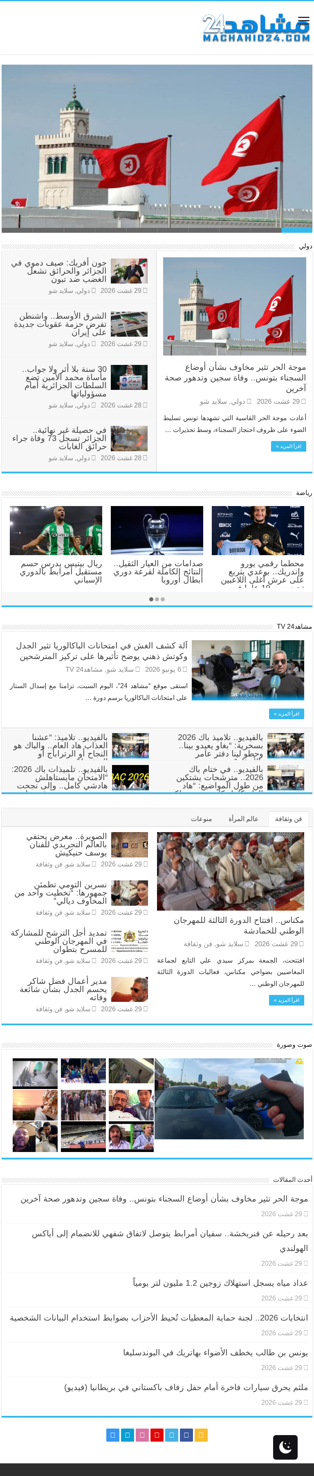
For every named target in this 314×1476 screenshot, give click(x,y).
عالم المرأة (244, 818)
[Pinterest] (157, 1435)
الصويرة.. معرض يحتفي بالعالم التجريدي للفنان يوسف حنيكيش (66, 844)
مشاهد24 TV (294, 626)
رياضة (304, 492)
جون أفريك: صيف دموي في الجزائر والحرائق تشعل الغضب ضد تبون (59, 271)
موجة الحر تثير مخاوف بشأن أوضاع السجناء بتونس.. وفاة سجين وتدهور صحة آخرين (235, 377)
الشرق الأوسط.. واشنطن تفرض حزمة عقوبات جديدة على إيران (60, 324)
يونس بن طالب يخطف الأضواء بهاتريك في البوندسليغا (215, 1352)
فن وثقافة (288, 818)
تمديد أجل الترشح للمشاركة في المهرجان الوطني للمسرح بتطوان (59, 941)
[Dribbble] (142, 1435)
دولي (305, 246)
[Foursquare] (127, 1435)
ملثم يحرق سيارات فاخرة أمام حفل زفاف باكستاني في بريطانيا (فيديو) (186, 1387)
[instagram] (112, 1435)
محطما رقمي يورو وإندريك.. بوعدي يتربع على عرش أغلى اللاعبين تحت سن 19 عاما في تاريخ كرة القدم (262, 580)
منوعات (201, 818)
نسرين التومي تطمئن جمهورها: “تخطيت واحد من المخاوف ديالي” (60, 892)
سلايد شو (213, 401)
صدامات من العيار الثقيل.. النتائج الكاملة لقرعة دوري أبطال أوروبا (158, 571)
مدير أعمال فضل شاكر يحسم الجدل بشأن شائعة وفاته (63, 989)
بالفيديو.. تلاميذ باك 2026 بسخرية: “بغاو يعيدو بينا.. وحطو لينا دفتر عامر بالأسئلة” (220, 749)
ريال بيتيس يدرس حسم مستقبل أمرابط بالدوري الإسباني (61, 571)
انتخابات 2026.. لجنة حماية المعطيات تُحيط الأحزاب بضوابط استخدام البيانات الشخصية (159, 1317)
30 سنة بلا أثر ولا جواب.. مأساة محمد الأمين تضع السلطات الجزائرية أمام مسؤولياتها (64, 381)
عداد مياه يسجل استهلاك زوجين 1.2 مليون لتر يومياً (220, 1282)
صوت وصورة (294, 1044)
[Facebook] (186, 1435)
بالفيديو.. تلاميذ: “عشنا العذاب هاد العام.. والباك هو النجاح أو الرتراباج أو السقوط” (60, 749)
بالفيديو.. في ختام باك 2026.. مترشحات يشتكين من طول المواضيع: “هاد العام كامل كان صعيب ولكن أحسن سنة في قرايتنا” (236, 785)
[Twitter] (171, 1435)
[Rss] (201, 1435)
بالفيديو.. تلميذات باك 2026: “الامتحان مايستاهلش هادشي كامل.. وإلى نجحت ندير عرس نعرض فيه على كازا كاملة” (80, 785)
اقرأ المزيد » (288, 446)
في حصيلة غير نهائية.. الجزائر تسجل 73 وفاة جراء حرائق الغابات (59, 438)
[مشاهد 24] (255, 26)
